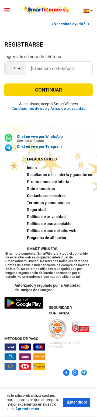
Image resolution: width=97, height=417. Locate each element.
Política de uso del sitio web (48, 231)
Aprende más (27, 409)
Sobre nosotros (41, 189)
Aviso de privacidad (68, 108)
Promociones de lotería (48, 182)
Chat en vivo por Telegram (39, 146)
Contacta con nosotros (46, 196)
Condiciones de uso (29, 108)
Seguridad (36, 210)
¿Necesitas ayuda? (68, 24)
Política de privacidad (46, 217)
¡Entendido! (77, 402)
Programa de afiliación (46, 238)
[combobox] (15, 68)
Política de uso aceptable (48, 224)
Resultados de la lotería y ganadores (48, 175)
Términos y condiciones (48, 203)
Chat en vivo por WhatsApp (40, 136)
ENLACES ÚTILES (42, 159)
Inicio (32, 168)
